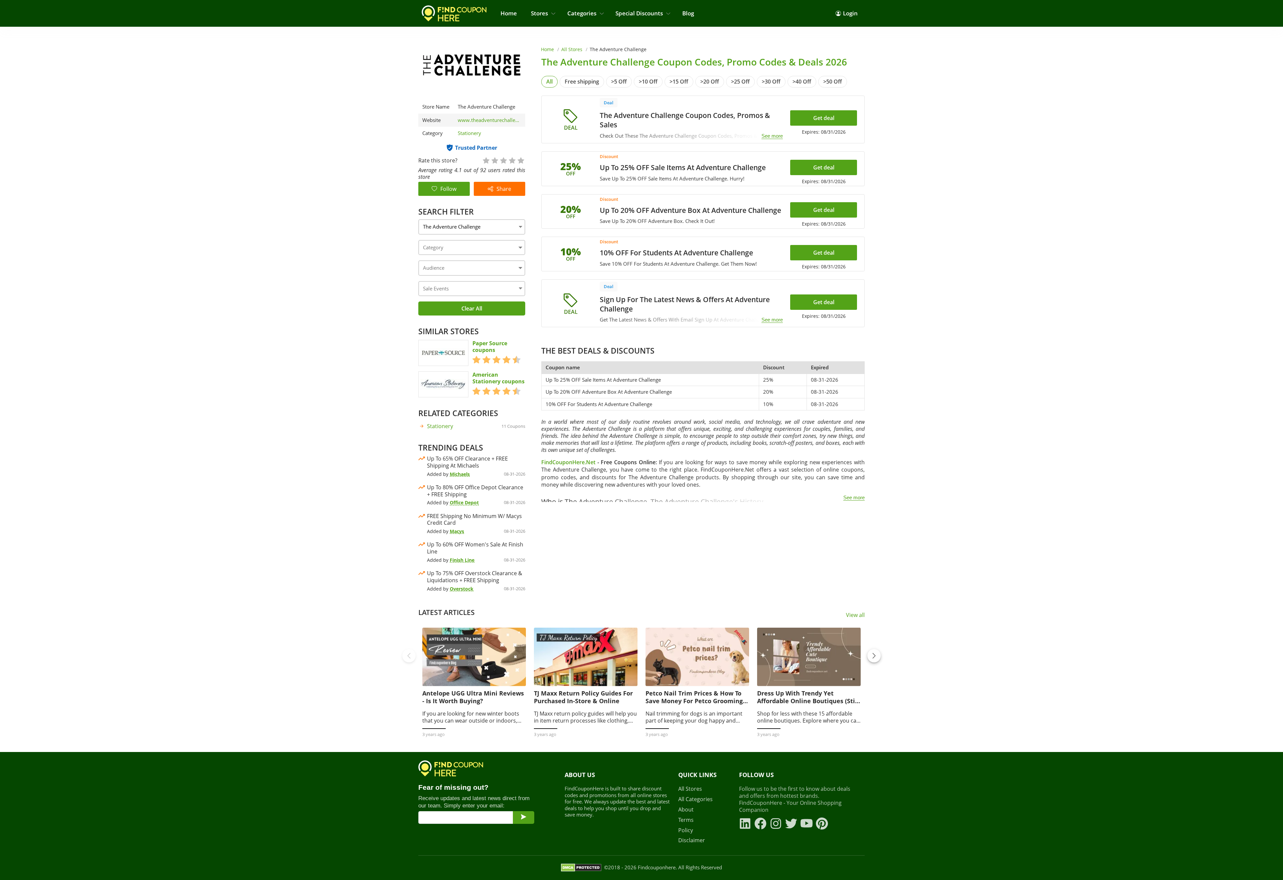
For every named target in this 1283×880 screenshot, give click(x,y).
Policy (685, 830)
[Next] (874, 655)
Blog (688, 13)
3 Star (503, 159)
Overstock (461, 589)
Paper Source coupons (489, 347)
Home (509, 13)
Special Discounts (639, 13)
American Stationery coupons (498, 378)
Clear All (471, 308)
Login (850, 13)
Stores (539, 13)
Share (503, 189)
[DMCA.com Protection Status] (581, 868)
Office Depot (464, 502)
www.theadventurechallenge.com (489, 120)
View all (855, 615)
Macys (457, 531)
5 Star (521, 159)
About (686, 809)
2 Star (494, 159)
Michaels (460, 474)
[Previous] (409, 655)
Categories (581, 13)
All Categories (695, 799)
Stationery (469, 133)
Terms (686, 820)
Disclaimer (691, 840)
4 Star (512, 159)
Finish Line (462, 560)
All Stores (571, 49)
